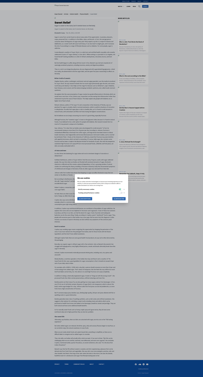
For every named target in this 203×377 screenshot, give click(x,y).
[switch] (121, 189)
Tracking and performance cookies (88, 193)
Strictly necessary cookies (86, 189)
